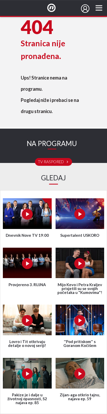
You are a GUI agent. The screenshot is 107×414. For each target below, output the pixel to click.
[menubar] (85, 8)
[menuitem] (85, 8)
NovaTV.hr (55, 8)
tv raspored (51, 162)
